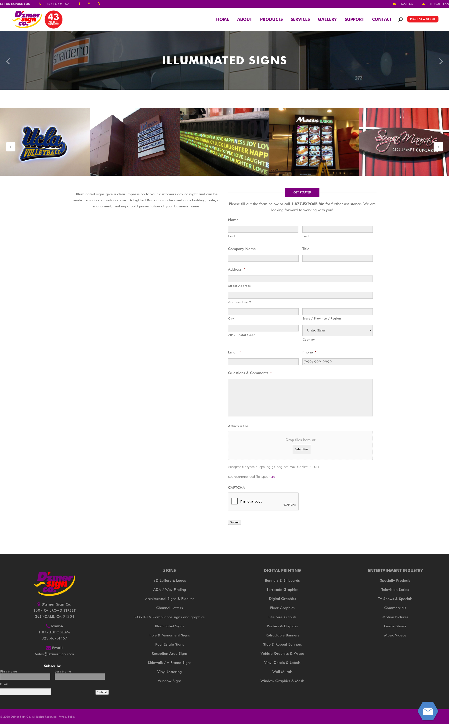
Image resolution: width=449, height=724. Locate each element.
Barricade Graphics (282, 589)
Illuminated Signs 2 (135, 142)
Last (306, 236)
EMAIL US (406, 4)
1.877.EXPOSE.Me (56, 4)
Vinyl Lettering (169, 671)
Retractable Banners (282, 635)
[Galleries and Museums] (441, 60)
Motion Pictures (395, 617)
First (231, 236)
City (231, 318)
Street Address (239, 285)
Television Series (395, 589)
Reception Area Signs (170, 653)
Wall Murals (282, 671)
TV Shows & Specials (395, 598)
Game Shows (395, 626)
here (272, 476)
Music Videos (395, 635)
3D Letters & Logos (169, 580)
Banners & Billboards (282, 580)
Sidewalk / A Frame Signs (169, 662)
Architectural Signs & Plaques (169, 598)
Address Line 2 (239, 302)
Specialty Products (395, 580)
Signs (169, 570)
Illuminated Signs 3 (224, 142)
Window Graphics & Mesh (282, 681)
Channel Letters (169, 608)
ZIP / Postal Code (241, 335)
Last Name (63, 671)
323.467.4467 (54, 638)
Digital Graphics (282, 598)
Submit (234, 522)
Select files (301, 449)
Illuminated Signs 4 (314, 142)
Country (309, 339)
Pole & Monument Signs (169, 635)
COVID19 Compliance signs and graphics (169, 617)
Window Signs (169, 681)
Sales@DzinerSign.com (54, 654)
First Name (8, 671)
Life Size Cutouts (282, 617)
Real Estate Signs (169, 644)
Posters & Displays (282, 626)
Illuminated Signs (169, 626)
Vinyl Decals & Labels (282, 662)
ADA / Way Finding (169, 589)
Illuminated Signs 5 (404, 142)
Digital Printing (282, 570)
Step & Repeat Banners (282, 644)
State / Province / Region (322, 318)
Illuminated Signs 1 (45, 142)
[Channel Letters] (8, 60)
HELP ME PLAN (438, 4)
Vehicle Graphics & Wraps (282, 653)
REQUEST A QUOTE (422, 19)
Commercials (395, 608)
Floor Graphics (282, 608)
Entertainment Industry (395, 570)
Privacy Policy (66, 716)
